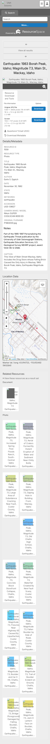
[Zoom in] (7, 284)
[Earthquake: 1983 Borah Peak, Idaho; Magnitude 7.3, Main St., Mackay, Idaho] (25, 81)
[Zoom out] (7, 312)
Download (38, 108)
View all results (25, 50)
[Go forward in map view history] (6, 322)
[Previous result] (26, 44)
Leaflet (13, 359)
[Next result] (25, 56)
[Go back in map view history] (6, 326)
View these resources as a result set (21, 378)
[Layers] (42, 284)
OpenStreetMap (31, 359)
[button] (25, 317)
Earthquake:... (11, 409)
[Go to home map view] (6, 318)
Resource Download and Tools (9, 96)
